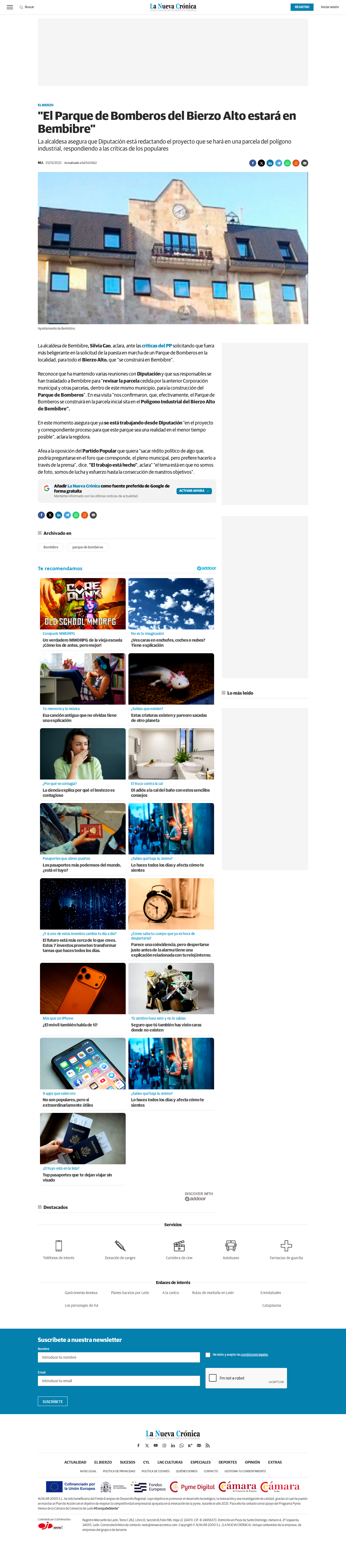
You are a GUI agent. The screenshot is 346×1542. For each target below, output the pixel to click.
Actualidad (75, 1462)
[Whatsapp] (287, 163)
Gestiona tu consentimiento (245, 1471)
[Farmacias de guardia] (286, 1249)
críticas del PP (156, 346)
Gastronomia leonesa (81, 1293)
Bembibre (51, 547)
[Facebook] (252, 163)
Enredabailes (271, 1293)
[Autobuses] (231, 1249)
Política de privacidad (119, 1471)
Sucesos (127, 1462)
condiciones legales (254, 1355)
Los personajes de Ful (81, 1306)
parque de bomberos (87, 547)
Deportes (228, 1462)
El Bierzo (46, 105)
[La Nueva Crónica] (173, 1438)
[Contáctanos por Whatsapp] (181, 1445)
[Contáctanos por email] (199, 1445)
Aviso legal (88, 1471)
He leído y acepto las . (240, 1355)
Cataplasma (271, 1306)
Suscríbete (53, 1402)
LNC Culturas (170, 1462)
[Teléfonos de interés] (58, 1249)
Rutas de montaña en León (213, 1293)
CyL (146, 1462)
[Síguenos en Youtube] (155, 1445)
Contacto (211, 1471)
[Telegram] (278, 163)
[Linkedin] (270, 163)
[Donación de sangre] (120, 1249)
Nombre (43, 1349)
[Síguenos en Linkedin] (173, 1445)
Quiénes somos (186, 1471)
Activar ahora (191, 491)
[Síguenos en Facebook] (138, 1445)
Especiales (201, 1462)
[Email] (304, 163)
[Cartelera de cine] (179, 1249)
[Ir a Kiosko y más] (190, 1445)
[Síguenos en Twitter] (147, 1445)
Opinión (252, 1462)
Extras (275, 1462)
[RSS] (207, 1445)
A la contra (170, 1293)
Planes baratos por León (130, 1293)
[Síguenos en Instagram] (164, 1445)
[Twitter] (261, 163)
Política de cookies (155, 1471)
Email (42, 1372)
